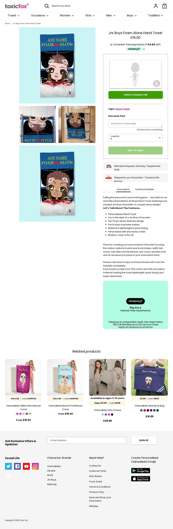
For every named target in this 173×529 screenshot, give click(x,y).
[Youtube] (26, 466)
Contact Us (95, 465)
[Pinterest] (8, 475)
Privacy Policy (96, 492)
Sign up (144, 440)
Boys (130, 15)
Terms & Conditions (99, 486)
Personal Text (116, 116)
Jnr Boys (51, 479)
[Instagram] (35, 466)
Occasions (38, 15)
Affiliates (93, 506)
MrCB (50, 475)
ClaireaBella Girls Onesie (107, 410)
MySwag (51, 484)
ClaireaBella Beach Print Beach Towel (65, 407)
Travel (12, 15)
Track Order (95, 481)
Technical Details (144, 189)
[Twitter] (8, 466)
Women (65, 15)
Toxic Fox (24, 520)
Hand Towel (123, 109)
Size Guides (95, 476)
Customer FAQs (97, 471)
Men (109, 15)
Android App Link (140, 470)
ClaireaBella (54, 466)
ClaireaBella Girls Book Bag (149, 405)
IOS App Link (140, 478)
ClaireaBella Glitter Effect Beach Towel (23, 407)
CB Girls (51, 470)
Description (123, 189)
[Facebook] (17, 466)
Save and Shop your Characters (100, 499)
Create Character (135, 94)
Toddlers (154, 15)
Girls (88, 15)
